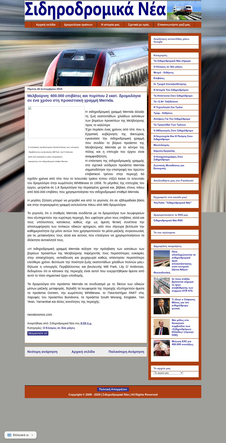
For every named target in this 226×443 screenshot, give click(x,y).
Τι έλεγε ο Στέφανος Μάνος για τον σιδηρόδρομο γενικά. (183, 304)
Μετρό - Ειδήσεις (164, 72)
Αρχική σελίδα (45, 24)
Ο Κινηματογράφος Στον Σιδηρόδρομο (168, 158)
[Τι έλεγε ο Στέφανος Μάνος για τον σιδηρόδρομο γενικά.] (162, 313)
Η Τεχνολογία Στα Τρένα (168, 107)
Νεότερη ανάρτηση (42, 352)
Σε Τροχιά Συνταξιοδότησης (170, 84)
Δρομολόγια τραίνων (78, 24)
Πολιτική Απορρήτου (113, 389)
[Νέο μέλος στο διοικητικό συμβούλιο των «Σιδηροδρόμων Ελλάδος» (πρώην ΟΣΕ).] (162, 334)
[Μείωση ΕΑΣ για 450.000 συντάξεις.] (162, 355)
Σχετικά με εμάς (138, 24)
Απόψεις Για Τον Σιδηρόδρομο (172, 118)
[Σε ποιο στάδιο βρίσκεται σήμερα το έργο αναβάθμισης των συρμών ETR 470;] (162, 292)
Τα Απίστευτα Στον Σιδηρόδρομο (173, 95)
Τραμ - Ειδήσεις (163, 113)
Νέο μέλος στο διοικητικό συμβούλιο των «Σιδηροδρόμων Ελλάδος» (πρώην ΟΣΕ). (183, 327)
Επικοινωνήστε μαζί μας (174, 24)
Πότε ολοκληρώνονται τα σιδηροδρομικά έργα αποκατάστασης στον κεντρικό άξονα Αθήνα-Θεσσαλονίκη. (175, 262)
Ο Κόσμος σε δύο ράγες (59, 327)
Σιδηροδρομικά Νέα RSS (168, 220)
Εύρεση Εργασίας (164, 150)
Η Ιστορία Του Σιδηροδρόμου (171, 89)
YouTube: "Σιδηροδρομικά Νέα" (173, 202)
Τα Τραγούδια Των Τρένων (170, 124)
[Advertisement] (86, 58)
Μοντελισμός (161, 145)
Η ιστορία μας (110, 24)
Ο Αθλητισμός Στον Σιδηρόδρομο (173, 130)
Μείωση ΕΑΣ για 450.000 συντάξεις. (183, 343)
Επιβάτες (159, 78)
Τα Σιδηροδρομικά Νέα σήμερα (172, 60)
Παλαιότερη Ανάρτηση (126, 352)
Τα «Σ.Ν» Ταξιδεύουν (166, 101)
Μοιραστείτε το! (37, 333)
